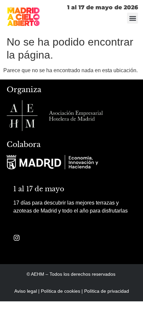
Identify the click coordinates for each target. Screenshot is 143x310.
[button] (132, 18)
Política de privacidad (106, 291)
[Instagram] (16, 237)
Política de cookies (60, 291)
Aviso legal (25, 291)
